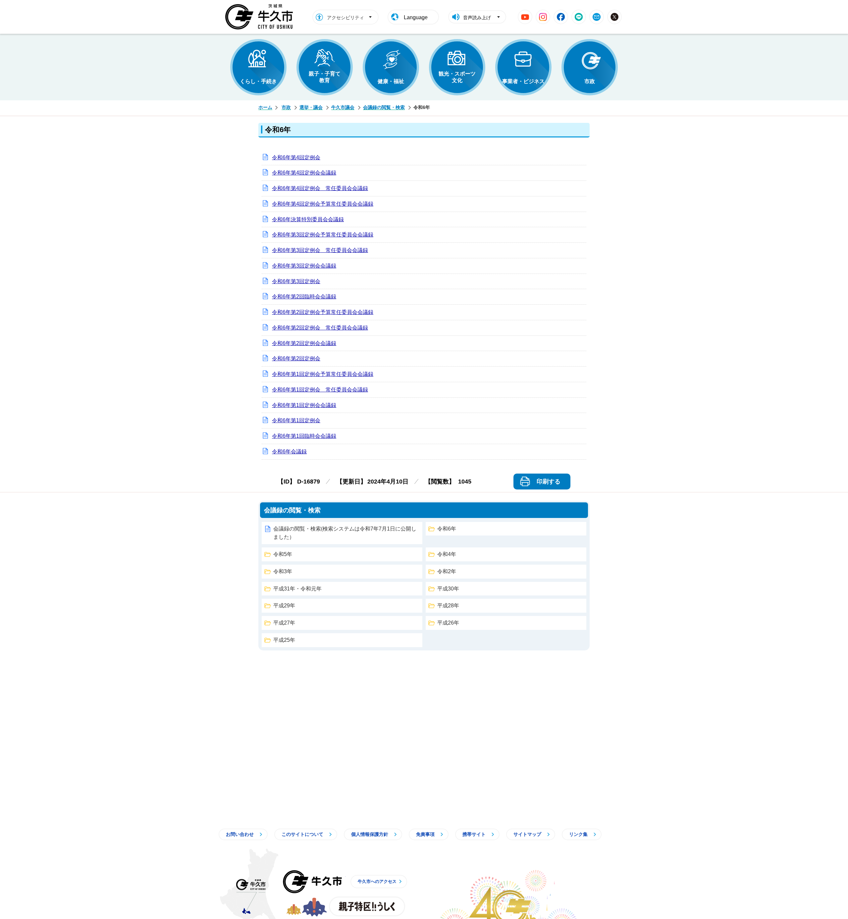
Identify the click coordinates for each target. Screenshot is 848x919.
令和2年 (446, 571)
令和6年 (446, 529)
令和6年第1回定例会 (296, 420)
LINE (578, 17)
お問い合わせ (240, 834)
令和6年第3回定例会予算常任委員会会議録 (322, 234)
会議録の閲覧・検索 (384, 107)
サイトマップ (527, 834)
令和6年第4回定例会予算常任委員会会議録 (322, 204)
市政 (589, 81)
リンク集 (578, 834)
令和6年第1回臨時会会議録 (304, 436)
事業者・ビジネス (523, 81)
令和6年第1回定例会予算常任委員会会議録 (322, 374)
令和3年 (282, 571)
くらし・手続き (258, 81)
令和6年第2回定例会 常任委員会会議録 (320, 328)
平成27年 (284, 623)
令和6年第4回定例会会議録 (304, 173)
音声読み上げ (477, 17)
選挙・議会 (311, 107)
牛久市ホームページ (260, 17)
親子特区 (367, 906)
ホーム (265, 107)
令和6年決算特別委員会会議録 (308, 219)
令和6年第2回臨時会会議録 (304, 296)
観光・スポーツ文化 (457, 77)
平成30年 (448, 588)
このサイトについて (302, 834)
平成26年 (448, 623)
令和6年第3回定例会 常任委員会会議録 (320, 250)
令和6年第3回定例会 (296, 281)
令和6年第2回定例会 (296, 358)
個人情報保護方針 (369, 834)
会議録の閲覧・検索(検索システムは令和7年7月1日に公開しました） (344, 533)
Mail (596, 17)
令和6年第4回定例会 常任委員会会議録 (320, 188)
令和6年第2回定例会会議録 (304, 343)
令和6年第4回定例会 (296, 157)
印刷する (548, 481)
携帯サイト (474, 834)
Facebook (560, 17)
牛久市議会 (342, 107)
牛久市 (312, 881)
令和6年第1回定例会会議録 (304, 405)
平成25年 (284, 640)
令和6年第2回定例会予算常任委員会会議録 (322, 312)
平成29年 (284, 605)
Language (416, 17)
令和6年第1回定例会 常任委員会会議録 (320, 389)
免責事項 (425, 834)
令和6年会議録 (289, 451)
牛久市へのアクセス (377, 881)
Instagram (543, 17)
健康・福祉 (391, 81)
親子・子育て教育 (325, 77)
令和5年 (282, 554)
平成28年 (448, 605)
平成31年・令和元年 (297, 588)
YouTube (525, 17)
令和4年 (446, 554)
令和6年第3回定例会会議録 (304, 266)
